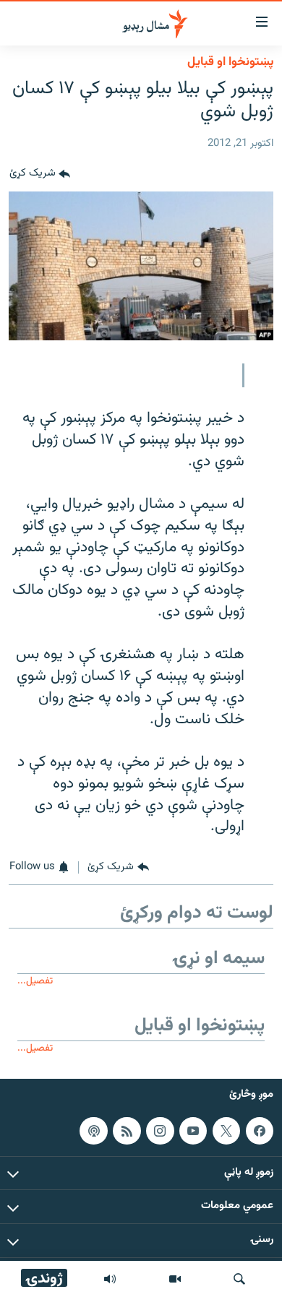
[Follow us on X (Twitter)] (226, 1131)
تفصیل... (35, 981)
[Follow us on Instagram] (160, 1131)
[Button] (39, 174)
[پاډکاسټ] (93, 1131)
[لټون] (239, 1279)
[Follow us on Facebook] (259, 1131)
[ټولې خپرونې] (110, 1279)
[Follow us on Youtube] (193, 1131)
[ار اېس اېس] (126, 1131)
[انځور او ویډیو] (175, 1279)
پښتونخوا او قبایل (230, 62)
